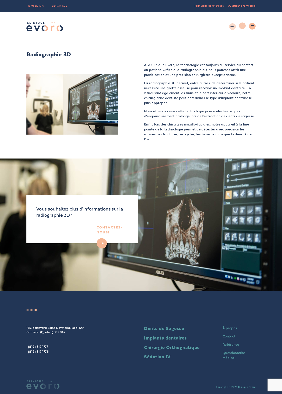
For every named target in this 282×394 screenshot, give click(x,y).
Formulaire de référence (209, 6)
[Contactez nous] (242, 26)
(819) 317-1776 (59, 6)
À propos (230, 328)
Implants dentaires (165, 338)
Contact (229, 336)
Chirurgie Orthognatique (172, 347)
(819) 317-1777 (36, 6)
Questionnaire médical (242, 6)
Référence (231, 345)
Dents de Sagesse (164, 329)
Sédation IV (157, 357)
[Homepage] (44, 26)
